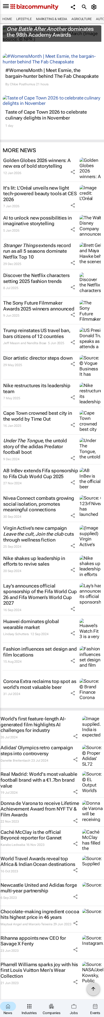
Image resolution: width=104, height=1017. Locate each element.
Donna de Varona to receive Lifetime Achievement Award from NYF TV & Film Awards (40, 809)
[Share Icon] (72, 172)
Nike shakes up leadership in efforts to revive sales (34, 561)
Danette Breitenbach (15, 760)
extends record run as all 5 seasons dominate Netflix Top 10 (37, 251)
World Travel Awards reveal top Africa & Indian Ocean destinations (38, 861)
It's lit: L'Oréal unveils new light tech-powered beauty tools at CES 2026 (40, 193)
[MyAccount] (95, 7)
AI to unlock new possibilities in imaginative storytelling (37, 221)
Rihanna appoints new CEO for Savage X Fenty (33, 941)
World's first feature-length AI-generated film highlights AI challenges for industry (33, 724)
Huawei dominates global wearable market (31, 624)
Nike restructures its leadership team (36, 388)
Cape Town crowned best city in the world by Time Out (37, 416)
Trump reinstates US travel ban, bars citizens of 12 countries (36, 333)
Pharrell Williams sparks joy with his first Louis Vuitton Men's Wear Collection (39, 970)
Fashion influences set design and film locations (40, 652)
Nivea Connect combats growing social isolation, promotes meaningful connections (38, 503)
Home (7, 19)
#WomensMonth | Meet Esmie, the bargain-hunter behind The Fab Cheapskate (52, 73)
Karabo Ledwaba (13, 845)
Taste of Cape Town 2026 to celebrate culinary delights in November (46, 115)
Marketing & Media (51, 19)
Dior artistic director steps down (38, 358)
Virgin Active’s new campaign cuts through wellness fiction (38, 533)
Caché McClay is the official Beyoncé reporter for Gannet (31, 835)
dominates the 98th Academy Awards (50, 32)
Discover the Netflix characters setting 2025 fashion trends (36, 278)
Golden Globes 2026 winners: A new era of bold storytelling (37, 163)
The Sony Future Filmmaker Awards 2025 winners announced (38, 306)
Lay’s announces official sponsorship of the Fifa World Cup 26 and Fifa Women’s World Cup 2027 (40, 594)
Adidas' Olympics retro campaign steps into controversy (37, 750)
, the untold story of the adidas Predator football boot (35, 446)
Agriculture (81, 19)
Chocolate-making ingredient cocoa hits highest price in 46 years (40, 914)
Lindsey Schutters (16, 634)
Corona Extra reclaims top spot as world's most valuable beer (39, 684)
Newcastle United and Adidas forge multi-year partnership (39, 888)
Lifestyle (24, 19)
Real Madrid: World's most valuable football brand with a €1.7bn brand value (39, 779)
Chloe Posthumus (22, 84)
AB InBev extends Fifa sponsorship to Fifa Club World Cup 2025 (40, 473)
